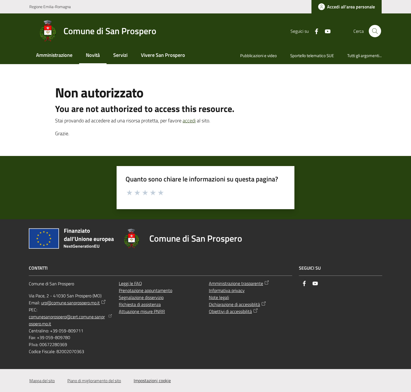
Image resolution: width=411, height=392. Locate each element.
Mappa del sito (42, 380)
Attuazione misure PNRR (142, 311)
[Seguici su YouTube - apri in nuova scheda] (325, 30)
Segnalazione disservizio (141, 297)
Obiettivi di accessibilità (230, 311)
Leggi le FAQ (130, 283)
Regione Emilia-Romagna (50, 7)
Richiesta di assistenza (140, 304)
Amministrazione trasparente (236, 283)
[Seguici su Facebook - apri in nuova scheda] (314, 30)
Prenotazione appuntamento (145, 290)
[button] (375, 31)
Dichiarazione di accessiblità (234, 304)
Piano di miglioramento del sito (94, 380)
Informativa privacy (227, 290)
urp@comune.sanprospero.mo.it (70, 302)
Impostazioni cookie (152, 380)
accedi (189, 120)
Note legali (219, 297)
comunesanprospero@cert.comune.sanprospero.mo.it (67, 320)
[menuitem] (54, 55)
